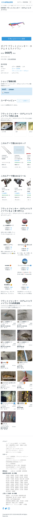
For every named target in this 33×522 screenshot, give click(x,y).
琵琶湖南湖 (9, 497)
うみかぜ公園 (14, 495)
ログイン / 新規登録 (22, 2)
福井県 (17, 480)
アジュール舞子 (18, 504)
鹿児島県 (8, 491)
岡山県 (17, 486)
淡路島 (7, 499)
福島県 (12, 477)
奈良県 (21, 484)
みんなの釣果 (14, 443)
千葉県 (12, 479)
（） (11, 89)
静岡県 (12, 482)
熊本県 (17, 489)
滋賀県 (26, 482)
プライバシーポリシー (22, 456)
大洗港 (26, 501)
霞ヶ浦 (14, 497)
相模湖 (7, 495)
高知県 (21, 487)
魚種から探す (23, 445)
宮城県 (21, 475)
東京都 (17, 479)
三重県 (21, 482)
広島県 (21, 486)
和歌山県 (26, 484)
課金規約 (23, 465)
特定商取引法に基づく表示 (13, 465)
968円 (4, 89)
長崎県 (12, 489)
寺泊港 (22, 501)
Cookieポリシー (10, 458)
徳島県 (7, 487)
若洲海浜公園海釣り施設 (12, 501)
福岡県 (26, 487)
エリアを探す (22, 443)
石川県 (12, 480)
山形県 (7, 477)
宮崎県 (26, 489)
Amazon (6, 92)
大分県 (21, 489)
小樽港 (25, 504)
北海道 (7, 475)
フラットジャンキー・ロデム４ (20, 70)
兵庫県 (17, 484)
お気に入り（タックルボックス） (15, 448)
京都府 (7, 484)
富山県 (7, 480)
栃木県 (21, 477)
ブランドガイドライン (12, 469)
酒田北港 (8, 502)
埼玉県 (7, 479)
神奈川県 (22, 479)
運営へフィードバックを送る (13, 452)
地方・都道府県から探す (12, 445)
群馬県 (26, 477)
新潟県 (27, 479)
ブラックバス (4, 167)
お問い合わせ (22, 469)
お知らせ (13, 471)
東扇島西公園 (22, 495)
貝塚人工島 (15, 502)
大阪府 (12, 484)
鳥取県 (7, 486)
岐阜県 (7, 482)
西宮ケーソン (9, 504)
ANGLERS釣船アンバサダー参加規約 (16, 467)
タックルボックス (10, 447)
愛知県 (17, 482)
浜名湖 (19, 497)
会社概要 (18, 471)
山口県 (26, 486)
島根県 (12, 486)
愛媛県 (17, 487)
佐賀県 (7, 489)
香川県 (12, 487)
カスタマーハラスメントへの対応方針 (16, 460)
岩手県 (17, 475)
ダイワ (16, 68)
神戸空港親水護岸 (15, 499)
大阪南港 (21, 502)
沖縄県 (13, 491)
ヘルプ (7, 456)
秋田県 (26, 475)
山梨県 (21, 480)
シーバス (16, 167)
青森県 (12, 475)
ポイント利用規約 (10, 463)
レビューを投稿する (23, 100)
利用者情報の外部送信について (14, 461)
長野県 (26, 480)
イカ (19, 167)
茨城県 (17, 477)
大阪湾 (24, 497)
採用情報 (24, 471)
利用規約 (12, 456)
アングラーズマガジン (12, 450)
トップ (7, 443)
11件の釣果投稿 (12, 59)
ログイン (21, 450)
